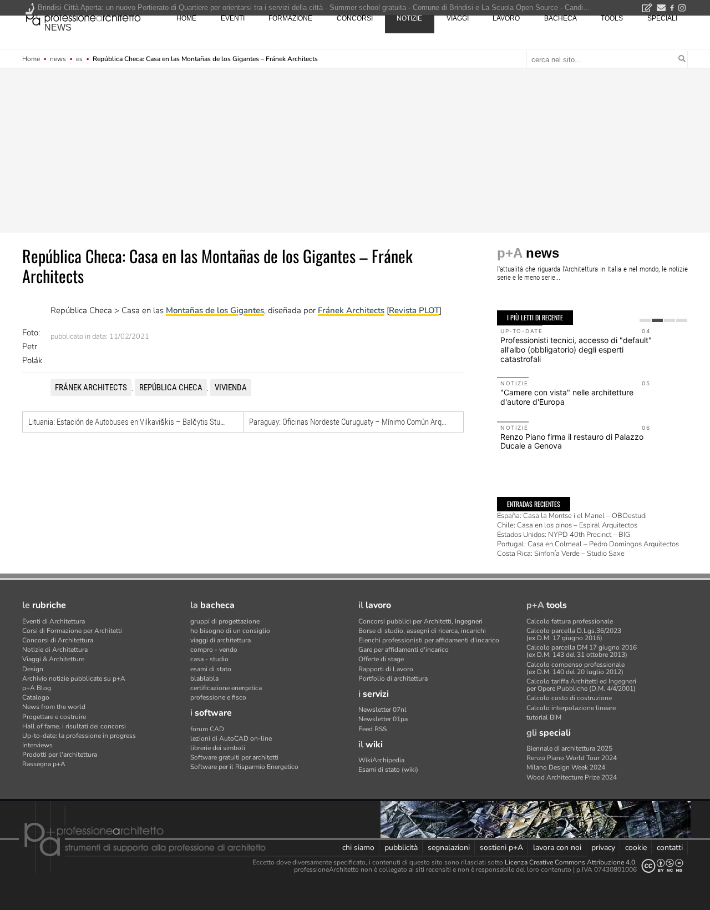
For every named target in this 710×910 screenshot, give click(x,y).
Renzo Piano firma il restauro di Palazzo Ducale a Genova (571, 441)
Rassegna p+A (43, 764)
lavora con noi (557, 847)
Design (32, 669)
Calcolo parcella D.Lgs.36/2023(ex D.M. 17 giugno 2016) (573, 634)
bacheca (560, 18)
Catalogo (35, 697)
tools (612, 18)
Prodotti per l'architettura (59, 754)
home (186, 18)
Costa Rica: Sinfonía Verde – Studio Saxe (561, 554)
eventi (233, 18)
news (58, 27)
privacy (603, 847)
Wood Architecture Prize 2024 (571, 777)
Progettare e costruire (54, 716)
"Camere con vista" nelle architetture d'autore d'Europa (566, 397)
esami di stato (210, 669)
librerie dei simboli (217, 747)
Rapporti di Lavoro (385, 669)
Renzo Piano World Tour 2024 (571, 757)
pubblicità (401, 847)
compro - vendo (213, 649)
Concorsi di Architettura (57, 640)
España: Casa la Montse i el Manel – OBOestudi (572, 516)
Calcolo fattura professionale (569, 621)
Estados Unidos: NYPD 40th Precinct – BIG (563, 535)
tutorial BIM (543, 717)
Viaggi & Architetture (53, 659)
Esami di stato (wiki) (388, 769)
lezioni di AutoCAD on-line (231, 738)
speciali (662, 18)
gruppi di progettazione (225, 621)
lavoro (506, 18)
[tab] (645, 320)
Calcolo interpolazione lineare (571, 707)
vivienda (231, 388)
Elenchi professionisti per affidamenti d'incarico (428, 640)
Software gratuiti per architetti (234, 757)
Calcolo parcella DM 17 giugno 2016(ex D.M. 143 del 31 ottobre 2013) (581, 651)
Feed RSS (372, 729)
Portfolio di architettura (393, 678)
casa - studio (209, 659)
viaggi (458, 18)
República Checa (170, 388)
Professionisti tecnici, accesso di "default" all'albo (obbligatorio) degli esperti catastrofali (576, 349)
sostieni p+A (501, 847)
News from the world (53, 706)
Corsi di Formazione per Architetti (72, 630)
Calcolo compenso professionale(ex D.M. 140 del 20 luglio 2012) (575, 668)
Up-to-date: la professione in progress (79, 735)
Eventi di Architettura (53, 621)
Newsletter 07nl (382, 709)
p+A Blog (36, 687)
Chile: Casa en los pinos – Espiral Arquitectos (567, 525)
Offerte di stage (381, 659)
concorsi (355, 18)
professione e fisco (218, 697)
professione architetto (83, 17)
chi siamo (358, 847)
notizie (409, 18)
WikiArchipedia (381, 760)
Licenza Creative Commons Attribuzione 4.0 (570, 862)
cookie (636, 847)
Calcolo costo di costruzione (569, 697)
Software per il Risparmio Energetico (244, 766)
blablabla (204, 678)
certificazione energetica (226, 687)
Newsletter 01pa (383, 719)
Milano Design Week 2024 (565, 767)
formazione (290, 18)
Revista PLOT (414, 310)
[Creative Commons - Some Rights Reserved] (662, 866)
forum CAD (207, 729)
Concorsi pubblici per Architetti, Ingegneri (420, 621)
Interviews (37, 745)
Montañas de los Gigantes (215, 310)
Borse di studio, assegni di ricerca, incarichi (422, 630)
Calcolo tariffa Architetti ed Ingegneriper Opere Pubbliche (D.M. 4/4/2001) (581, 685)
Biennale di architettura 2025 (569, 748)
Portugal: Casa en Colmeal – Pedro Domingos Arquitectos (588, 544)
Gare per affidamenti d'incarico (403, 649)
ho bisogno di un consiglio (230, 630)
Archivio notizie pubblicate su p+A (73, 678)
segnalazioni (449, 847)
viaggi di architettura (220, 640)
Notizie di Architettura (55, 649)
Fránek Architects (351, 310)
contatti (670, 847)
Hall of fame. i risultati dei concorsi (74, 726)
